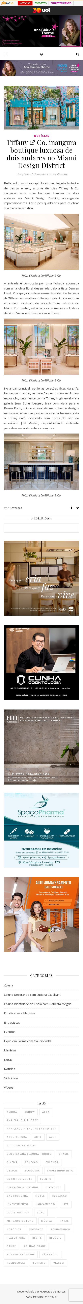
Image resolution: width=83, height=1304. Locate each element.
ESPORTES (41, 3)
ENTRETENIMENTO (61, 3)
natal (64, 1220)
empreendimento (60, 1170)
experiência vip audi (22, 1187)
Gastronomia (17, 1195)
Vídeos (8, 1087)
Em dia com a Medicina (19, 1013)
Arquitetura (17, 1136)
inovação (59, 1195)
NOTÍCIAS (25, 3)
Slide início (11, 1078)
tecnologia (16, 1262)
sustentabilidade (21, 1254)
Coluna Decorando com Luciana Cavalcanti (32, 995)
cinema (12, 1162)
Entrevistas (12, 1022)
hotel (40, 1195)
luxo (41, 1212)
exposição (54, 1187)
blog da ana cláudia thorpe (29, 1153)
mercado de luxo (20, 1220)
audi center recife (21, 1145)
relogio (55, 1237)
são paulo (50, 1254)
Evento (46, 1178)
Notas (8, 1059)
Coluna (8, 985)
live (66, 1204)
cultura (52, 1162)
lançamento (45, 1204)
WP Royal (51, 1296)
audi (52, 1136)
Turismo (39, 1262)
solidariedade (35, 1246)
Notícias (41, 136)
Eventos (10, 1032)
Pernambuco (60, 1229)
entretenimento (20, 1178)
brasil (64, 1153)
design (12, 1170)
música (46, 1220)
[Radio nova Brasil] (41, 75)
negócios (14, 1229)
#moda (12, 1111)
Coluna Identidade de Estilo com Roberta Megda (37, 1004)
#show (30, 1111)
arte (38, 1136)
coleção (31, 1162)
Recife (37, 1237)
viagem (58, 1262)
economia (32, 1170)
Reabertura (16, 1237)
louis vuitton (18, 1212)
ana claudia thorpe (22, 1120)
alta (46, 1111)
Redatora (16, 508)
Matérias (10, 1050)
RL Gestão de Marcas (53, 1291)
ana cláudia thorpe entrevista (32, 1128)
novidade (36, 1229)
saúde (11, 1246)
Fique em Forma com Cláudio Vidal (27, 1041)
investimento (17, 1204)
